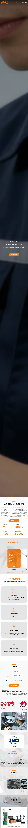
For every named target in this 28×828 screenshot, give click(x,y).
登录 (26, 2)
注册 (23, 2)
